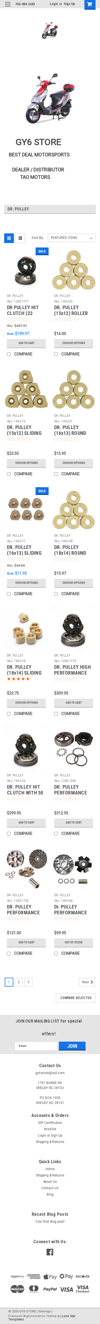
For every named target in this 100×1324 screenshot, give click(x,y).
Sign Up (69, 4)
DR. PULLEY (15, 296)
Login (54, 4)
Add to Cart (26, 343)
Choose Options (73, 343)
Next (86, 982)
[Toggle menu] (7, 7)
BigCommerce (34, 1316)
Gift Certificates (50, 1123)
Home (50, 1169)
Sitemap (44, 1311)
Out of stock (73, 942)
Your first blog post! (50, 1222)
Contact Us (50, 1188)
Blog (50, 1194)
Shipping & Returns (50, 1142)
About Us (50, 1182)
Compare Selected (75, 998)
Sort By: (38, 238)
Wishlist (50, 1129)
